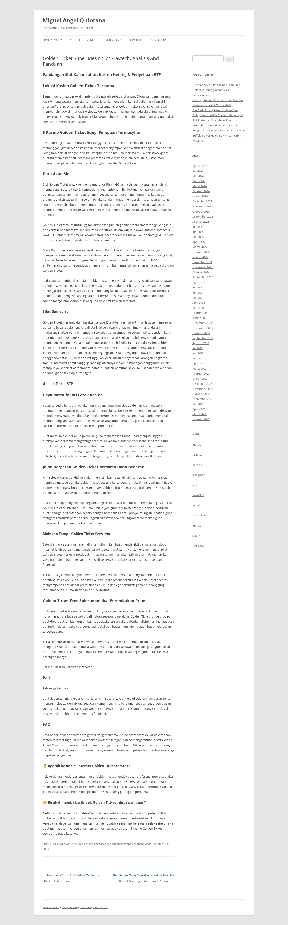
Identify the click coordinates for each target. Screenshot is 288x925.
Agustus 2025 (200, 221)
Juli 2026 (197, 171)
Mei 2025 (198, 237)
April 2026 (198, 181)
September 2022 (202, 399)
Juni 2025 (198, 232)
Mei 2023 (198, 358)
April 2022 (198, 409)
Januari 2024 (200, 318)
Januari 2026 (200, 196)
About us (136, 40)
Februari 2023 (201, 373)
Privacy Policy (52, 40)
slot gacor (198, 475)
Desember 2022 (202, 384)
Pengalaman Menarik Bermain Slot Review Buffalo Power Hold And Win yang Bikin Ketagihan (218, 135)
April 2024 (198, 303)
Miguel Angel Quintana (74, 20)
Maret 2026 (199, 186)
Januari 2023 (200, 379)
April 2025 (198, 242)
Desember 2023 (202, 323)
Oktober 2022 (201, 394)
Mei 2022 (198, 404)
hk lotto (197, 454)
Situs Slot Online (82, 40)
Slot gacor (198, 546)
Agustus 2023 (200, 343)
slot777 (197, 536)
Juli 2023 (197, 348)
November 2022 (202, 389)
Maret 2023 (199, 368)
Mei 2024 (198, 297)
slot (194, 485)
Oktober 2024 (201, 272)
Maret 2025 (199, 247)
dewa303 (198, 495)
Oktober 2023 (201, 333)
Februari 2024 (201, 313)
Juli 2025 (197, 227)
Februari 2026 (201, 191)
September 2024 (202, 277)
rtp (82, 503)
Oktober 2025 (201, 211)
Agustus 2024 (200, 282)
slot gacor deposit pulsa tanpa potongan (119, 844)
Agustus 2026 (200, 166)
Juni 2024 (198, 292)
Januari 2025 (200, 257)
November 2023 (202, 328)
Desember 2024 (202, 262)
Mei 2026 (198, 176)
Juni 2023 (198, 353)
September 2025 (202, 216)
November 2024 (202, 267)
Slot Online (71, 844)
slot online (199, 515)
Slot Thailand (111, 40)
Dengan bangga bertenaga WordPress (85, 907)
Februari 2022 (201, 419)
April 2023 (198, 363)
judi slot (197, 444)
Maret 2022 (199, 414)
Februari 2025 (201, 252)
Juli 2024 (197, 287)
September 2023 (202, 338)
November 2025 (202, 206)
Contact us (159, 40)
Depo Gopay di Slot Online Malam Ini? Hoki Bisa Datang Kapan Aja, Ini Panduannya (216, 90)
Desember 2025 (202, 201)
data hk (197, 465)
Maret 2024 (199, 308)
